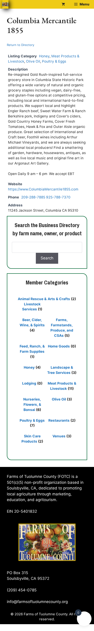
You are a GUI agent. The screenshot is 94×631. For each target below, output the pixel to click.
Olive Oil (33, 61)
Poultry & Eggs (54, 61)
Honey (44, 56)
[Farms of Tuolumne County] (5, 4)
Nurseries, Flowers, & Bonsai (32, 404)
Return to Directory (20, 45)
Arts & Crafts (59, 299)
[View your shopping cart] (63, 4)
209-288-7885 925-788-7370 (45, 197)
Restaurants (59, 420)
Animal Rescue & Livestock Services (32, 304)
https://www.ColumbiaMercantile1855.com (43, 189)
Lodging (29, 383)
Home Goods (59, 346)
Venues (58, 436)
